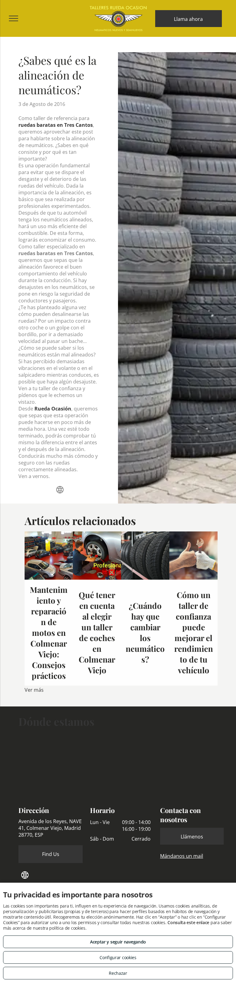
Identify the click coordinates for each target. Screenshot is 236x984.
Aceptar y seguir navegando (118, 942)
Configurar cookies (118, 957)
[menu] (14, 18)
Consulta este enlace (188, 922)
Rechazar (118, 973)
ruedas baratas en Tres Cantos (55, 125)
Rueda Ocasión (52, 408)
